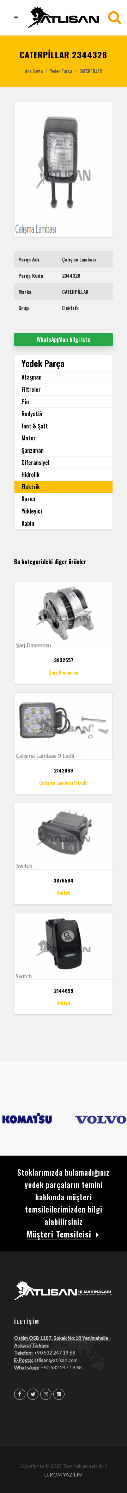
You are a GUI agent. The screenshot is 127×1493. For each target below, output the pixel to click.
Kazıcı (28, 499)
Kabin (28, 523)
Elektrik (31, 487)
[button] (21, 169)
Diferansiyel (35, 462)
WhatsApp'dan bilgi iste (63, 339)
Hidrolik (31, 474)
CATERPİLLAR (90, 71)
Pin (25, 402)
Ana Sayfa (34, 71)
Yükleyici (32, 511)
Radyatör (32, 413)
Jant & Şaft (35, 426)
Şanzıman (33, 450)
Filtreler (31, 389)
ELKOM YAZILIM (63, 1475)
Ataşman (32, 377)
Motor (29, 438)
